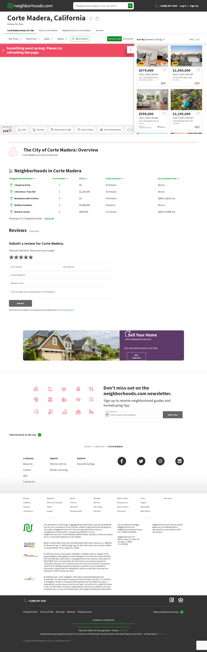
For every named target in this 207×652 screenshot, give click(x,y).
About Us (28, 463)
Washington (145, 507)
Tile (191, 39)
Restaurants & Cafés (63, 129)
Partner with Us (58, 463)
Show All (49, 218)
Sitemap (60, 611)
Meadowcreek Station (26, 198)
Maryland (74, 507)
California (99, 446)
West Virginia (145, 511)
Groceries (40, 129)
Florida (49, 507)
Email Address (18, 275)
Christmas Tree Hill (24, 191)
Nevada (97, 502)
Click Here (123, 630)
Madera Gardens (23, 205)
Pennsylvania (122, 502)
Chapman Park (22, 184)
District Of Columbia (54, 502)
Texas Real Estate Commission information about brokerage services (103, 623)
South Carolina (123, 507)
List (198, 39)
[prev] (139, 55)
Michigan (97, 498)
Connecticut (28, 511)
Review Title (17, 283)
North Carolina (122, 498)
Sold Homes (128, 39)
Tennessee (121, 511)
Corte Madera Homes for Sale (20, 30)
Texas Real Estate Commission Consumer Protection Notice (103, 627)
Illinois (72, 498)
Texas (142, 498)
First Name (16, 267)
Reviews (100, 30)
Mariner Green (22, 211)
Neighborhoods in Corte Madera (76, 30)
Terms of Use (46, 611)
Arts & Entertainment (112, 129)
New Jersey (98, 507)
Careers (27, 469)
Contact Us (29, 481)
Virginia (143, 502)
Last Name (68, 267)
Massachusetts (76, 511)
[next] (165, 55)
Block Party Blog (86, 463)
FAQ (25, 475)
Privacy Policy (30, 611)
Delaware (50, 498)
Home (87, 446)
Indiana (73, 502)
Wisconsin (168, 498)
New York (97, 511)
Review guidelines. (65, 310)
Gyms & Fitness (87, 129)
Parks (24, 129)
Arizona (26, 498)
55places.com (85, 611)
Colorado (26, 507)
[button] (130, 49)
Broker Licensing (59, 469)
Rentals (71, 611)
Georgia (50, 511)
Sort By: (141, 39)
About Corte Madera (48, 30)
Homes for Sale (114, 39)
